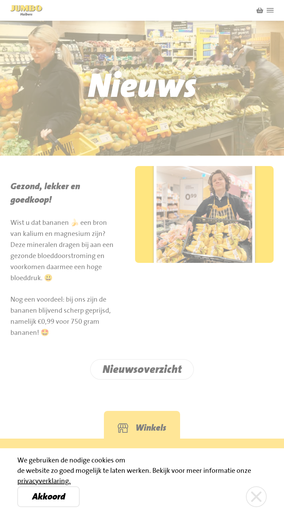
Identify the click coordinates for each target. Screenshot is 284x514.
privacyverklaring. (44, 481)
